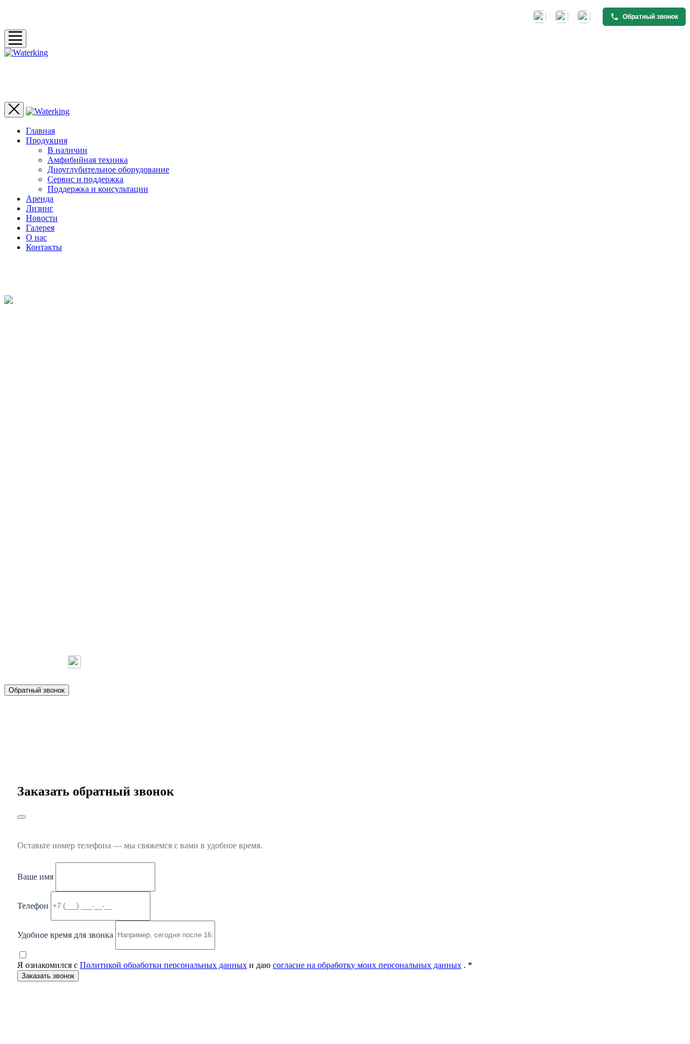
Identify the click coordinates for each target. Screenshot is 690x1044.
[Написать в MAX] (584, 17)
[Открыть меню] (15, 39)
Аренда (39, 198)
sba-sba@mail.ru (37, 633)
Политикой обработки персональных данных (163, 965)
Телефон (33, 905)
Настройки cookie (612, 745)
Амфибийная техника (87, 159)
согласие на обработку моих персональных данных (367, 965)
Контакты (44, 247)
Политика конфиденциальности (527, 745)
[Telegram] (16, 662)
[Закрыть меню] (14, 109)
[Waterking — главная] (345, 75)
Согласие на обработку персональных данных (400, 745)
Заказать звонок (48, 976)
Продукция (46, 140)
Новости (42, 218)
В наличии (67, 150)
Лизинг (39, 208)
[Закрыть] (21, 817)
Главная (40, 130)
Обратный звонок (37, 690)
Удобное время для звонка (65, 934)
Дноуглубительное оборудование (108, 169)
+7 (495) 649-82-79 (42, 617)
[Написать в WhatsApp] (562, 17)
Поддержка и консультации (97, 188)
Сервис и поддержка (85, 179)
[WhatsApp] (45, 662)
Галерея (40, 227)
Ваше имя (35, 876)
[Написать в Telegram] (539, 17)
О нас (36, 237)
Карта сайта (667, 745)
